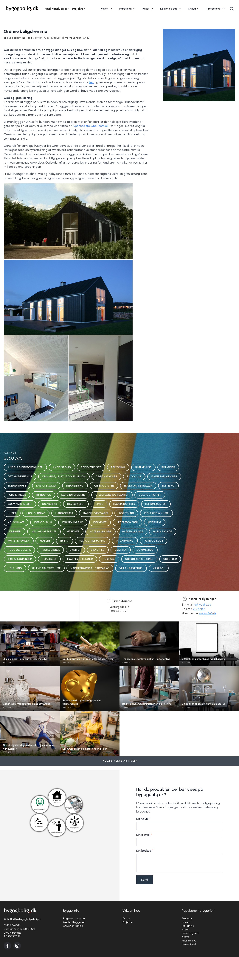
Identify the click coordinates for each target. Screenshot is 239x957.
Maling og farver (44, 531)
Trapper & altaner (80, 558)
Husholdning (36, 513)
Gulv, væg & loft (20, 503)
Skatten (121, 549)
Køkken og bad (169, 8)
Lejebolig (155, 522)
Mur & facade (162, 531)
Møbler (45, 540)
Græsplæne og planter (111, 494)
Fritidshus (43, 494)
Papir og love (153, 540)
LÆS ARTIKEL (29, 647)
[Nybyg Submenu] (199, 9)
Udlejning (15, 568)
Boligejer (168, 467)
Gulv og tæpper (150, 494)
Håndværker (64, 513)
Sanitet (75, 549)
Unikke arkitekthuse (46, 568)
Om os (126, 918)
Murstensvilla (19, 540)
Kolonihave (16, 522)
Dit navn (143, 818)
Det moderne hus (20, 476)
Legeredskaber (127, 522)
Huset (145, 8)
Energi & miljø (46, 485)
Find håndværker (57, 8)
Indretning (125, 8)
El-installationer (164, 476)
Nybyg (192, 8)
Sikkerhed (98, 549)
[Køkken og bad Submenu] (181, 9)
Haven (104, 8)
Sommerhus (145, 549)
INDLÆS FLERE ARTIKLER (120, 760)
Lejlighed (14, 531)
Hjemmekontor (156, 503)
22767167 (199, 609)
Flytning (168, 485)
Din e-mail (144, 834)
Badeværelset (91, 467)
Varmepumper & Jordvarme (90, 568)
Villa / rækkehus (131, 568)
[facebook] (7, 946)
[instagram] (17, 946)
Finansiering (75, 485)
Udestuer (170, 558)
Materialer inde (100, 531)
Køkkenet (100, 522)
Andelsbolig (62, 467)
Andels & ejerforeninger (25, 467)
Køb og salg (43, 522)
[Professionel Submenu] (224, 9)
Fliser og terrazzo (138, 485)
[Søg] (231, 8)
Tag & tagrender (20, 558)
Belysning (118, 467)
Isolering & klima (156, 513)
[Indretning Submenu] (135, 9)
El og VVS (134, 476)
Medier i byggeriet (74, 922)
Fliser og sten (104, 485)
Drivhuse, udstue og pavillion (64, 476)
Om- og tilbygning (92, 540)
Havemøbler (76, 503)
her (91, 82)
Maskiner (73, 531)
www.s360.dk (207, 613)
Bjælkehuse (143, 467)
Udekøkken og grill (139, 558)
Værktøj (159, 568)
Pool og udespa (19, 549)
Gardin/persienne (73, 494)
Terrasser (49, 558)
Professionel (214, 8)
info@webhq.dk (201, 604)
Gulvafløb (49, 503)
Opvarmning (125, 540)
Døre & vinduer (106, 476)
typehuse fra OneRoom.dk (90, 126)
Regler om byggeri (74, 918)
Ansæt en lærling (73, 925)
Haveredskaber (124, 503)
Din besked (144, 850)
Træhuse (109, 558)
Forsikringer (17, 494)
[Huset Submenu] (152, 9)
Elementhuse (17, 485)
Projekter (78, 8)
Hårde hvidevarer (95, 513)
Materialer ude (132, 531)
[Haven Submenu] (111, 9)
